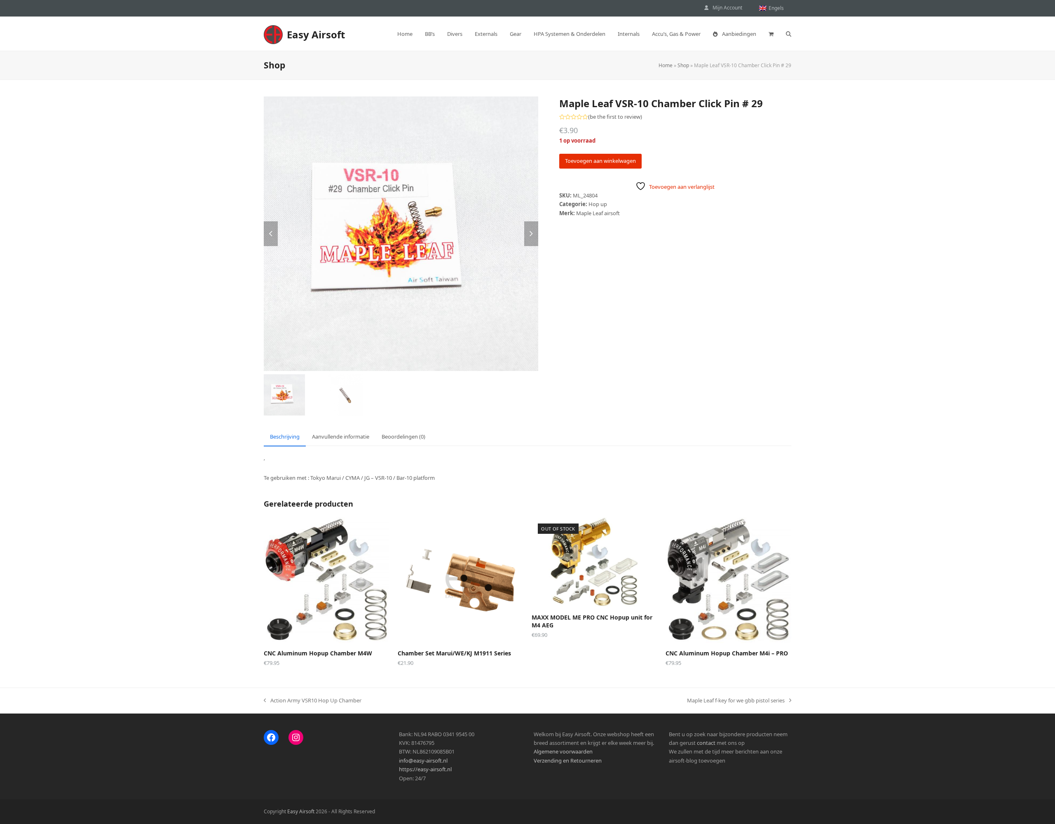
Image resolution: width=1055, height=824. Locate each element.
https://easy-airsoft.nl (425, 769)
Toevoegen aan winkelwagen (600, 160)
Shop (683, 65)
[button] (771, 33)
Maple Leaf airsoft (598, 213)
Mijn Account (727, 7)
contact (706, 743)
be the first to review (615, 117)
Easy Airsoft (316, 34)
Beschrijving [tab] (285, 436)
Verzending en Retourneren (568, 760)
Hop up (597, 204)
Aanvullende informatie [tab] (340, 436)
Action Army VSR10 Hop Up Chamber (312, 701)
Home (666, 65)
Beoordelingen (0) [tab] (403, 436)
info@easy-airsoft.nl (423, 760)
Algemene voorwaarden (563, 751)
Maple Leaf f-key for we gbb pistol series (736, 701)
